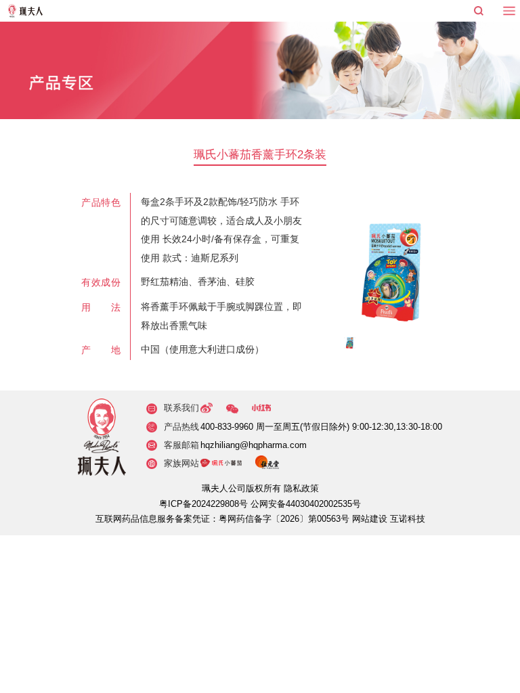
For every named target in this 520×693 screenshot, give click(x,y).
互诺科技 (407, 519)
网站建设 (369, 519)
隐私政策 (301, 488)
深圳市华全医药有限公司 (25, 11)
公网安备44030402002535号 (306, 504)
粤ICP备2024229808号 (203, 504)
